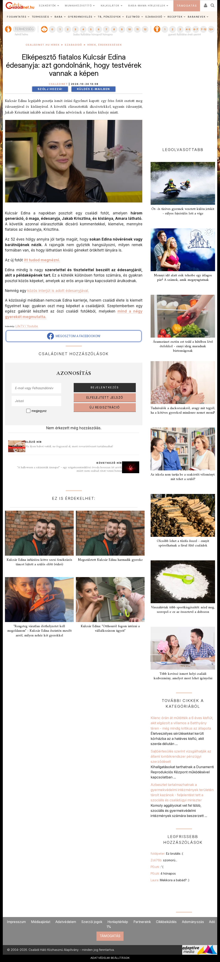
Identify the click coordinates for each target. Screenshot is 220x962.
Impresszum (16, 922)
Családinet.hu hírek (43, 44)
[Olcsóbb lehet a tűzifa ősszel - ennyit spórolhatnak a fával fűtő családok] (183, 515)
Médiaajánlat (40, 922)
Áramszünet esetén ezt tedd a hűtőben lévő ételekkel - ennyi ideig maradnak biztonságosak (183, 346)
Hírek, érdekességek (104, 44)
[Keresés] (213, 4)
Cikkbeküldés (166, 922)
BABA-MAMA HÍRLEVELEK (146, 5)
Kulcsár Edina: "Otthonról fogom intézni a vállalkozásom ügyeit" (110, 628)
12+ (211, 29)
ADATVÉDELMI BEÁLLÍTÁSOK (110, 957)
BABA (59, 16)
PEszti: (157, 867)
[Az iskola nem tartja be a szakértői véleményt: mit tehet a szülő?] (183, 449)
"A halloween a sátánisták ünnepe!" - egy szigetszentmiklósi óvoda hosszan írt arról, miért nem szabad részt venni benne (69, 469)
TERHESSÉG (40, 16)
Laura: (170, 880)
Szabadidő (73, 44)
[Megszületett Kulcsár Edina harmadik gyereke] (110, 533)
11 (137, 29)
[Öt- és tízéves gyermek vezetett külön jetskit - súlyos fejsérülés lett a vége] (183, 183)
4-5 (188, 29)
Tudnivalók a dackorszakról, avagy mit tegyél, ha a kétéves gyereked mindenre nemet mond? (183, 410)
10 (129, 29)
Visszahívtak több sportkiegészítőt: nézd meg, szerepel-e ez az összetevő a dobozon (183, 609)
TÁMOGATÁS (187, 5)
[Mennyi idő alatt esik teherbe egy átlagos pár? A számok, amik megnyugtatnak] (183, 249)
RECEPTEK (175, 16)
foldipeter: (167, 853)
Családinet (58, 84)
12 (145, 29)
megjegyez (39, 411)
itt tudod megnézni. (42, 260)
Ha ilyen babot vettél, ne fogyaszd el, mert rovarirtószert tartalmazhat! (69, 446)
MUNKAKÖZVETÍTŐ (78, 5)
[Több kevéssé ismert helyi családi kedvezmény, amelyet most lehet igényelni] (183, 648)
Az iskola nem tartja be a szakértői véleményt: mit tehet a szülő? (183, 477)
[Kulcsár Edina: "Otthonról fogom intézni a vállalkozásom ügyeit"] (110, 599)
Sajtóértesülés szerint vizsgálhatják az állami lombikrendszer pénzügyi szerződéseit (181, 756)
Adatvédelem (65, 922)
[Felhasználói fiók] (205, 4)
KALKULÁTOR (110, 5)
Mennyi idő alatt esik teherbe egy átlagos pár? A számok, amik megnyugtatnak (183, 277)
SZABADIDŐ (153, 16)
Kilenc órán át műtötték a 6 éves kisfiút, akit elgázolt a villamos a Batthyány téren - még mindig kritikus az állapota (182, 723)
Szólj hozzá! (50, 89)
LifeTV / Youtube (26, 326)
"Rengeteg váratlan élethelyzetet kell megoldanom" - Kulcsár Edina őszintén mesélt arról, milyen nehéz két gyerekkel (39, 630)
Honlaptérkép (117, 922)
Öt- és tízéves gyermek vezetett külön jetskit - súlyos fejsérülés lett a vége (182, 211)
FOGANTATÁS (16, 16)
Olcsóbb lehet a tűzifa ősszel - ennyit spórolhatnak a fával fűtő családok (183, 543)
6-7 (195, 29)
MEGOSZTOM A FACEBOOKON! (77, 336)
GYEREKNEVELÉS (80, 16)
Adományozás (193, 922)
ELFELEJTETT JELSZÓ (104, 397)
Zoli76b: (164, 860)
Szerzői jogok (91, 922)
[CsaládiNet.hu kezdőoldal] (20, 5)
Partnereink (142, 922)
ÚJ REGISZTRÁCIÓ (105, 407)
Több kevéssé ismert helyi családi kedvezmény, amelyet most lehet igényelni (183, 676)
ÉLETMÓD (133, 16)
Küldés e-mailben (93, 89)
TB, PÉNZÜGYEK (109, 16)
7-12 (203, 29)
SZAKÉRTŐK (47, 5)
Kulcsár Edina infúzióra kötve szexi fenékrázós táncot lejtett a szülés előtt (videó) (39, 562)
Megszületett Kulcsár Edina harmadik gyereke (110, 560)
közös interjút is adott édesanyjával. (58, 290)
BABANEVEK (197, 16)
